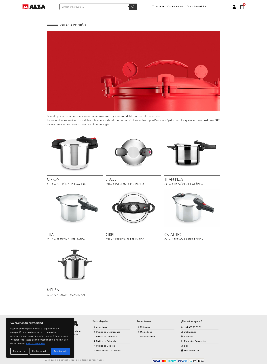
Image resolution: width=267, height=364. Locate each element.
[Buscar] (133, 7)
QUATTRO (173, 234)
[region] (40, 338)
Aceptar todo (60, 351)
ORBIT (111, 234)
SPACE (111, 179)
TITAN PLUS (173, 179)
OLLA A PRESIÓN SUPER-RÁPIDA (66, 184)
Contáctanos (175, 6)
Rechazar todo (39, 351)
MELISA (53, 290)
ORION (53, 179)
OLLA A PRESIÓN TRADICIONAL (66, 294)
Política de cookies (35, 343)
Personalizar (19, 351)
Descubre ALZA (196, 6)
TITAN (52, 234)
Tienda (156, 6)
